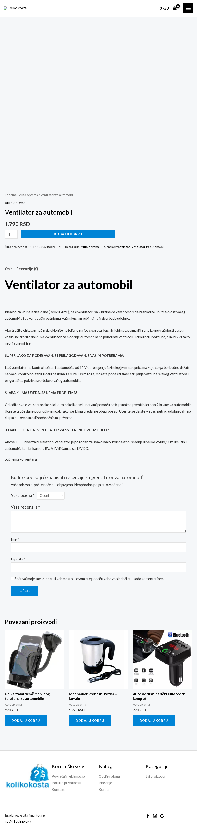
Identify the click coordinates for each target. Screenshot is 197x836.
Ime (15, 539)
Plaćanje (105, 783)
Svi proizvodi (155, 776)
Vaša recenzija (25, 507)
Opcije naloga (109, 776)
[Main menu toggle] (188, 8)
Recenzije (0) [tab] (27, 269)
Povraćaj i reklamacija (68, 776)
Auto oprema (28, 195)
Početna (11, 195)
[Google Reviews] (162, 816)
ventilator (123, 247)
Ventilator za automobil (147, 247)
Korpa (104, 790)
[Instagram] (155, 816)
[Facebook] (148, 816)
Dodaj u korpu (68, 234)
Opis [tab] (8, 269)
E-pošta (18, 559)
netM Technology (18, 821)
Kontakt (58, 790)
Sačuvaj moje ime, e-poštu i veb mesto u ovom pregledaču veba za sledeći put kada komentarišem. (89, 579)
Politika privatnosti (66, 783)
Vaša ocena (22, 495)
